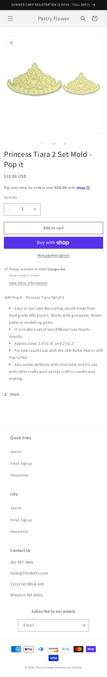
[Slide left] (42, 143)
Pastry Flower (45, 667)
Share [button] (14, 394)
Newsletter (19, 475)
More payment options (54, 255)
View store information (28, 282)
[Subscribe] (83, 625)
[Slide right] (65, 143)
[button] (10, 18)
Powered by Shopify (68, 667)
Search (16, 451)
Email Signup (21, 463)
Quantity (10, 197)
